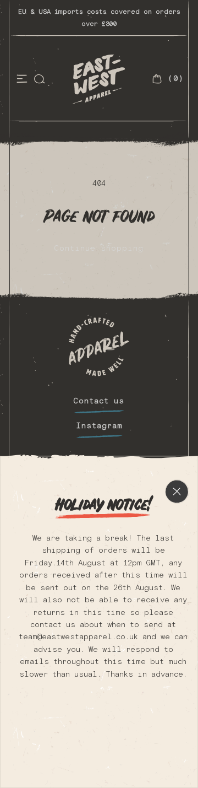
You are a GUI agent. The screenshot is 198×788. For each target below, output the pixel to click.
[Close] (177, 206)
